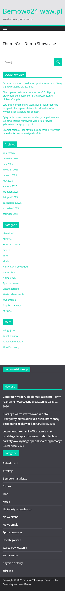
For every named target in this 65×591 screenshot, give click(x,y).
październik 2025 (12, 202)
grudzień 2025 (11, 191)
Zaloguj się (9, 330)
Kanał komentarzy (13, 341)
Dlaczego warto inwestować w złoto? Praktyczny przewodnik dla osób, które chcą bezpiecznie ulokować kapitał (29, 96)
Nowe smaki (9, 277)
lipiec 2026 (9, 153)
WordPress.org (11, 347)
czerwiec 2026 (10, 158)
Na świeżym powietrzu (15, 266)
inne (5, 255)
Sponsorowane (11, 283)
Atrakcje (7, 239)
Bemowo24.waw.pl (32, 11)
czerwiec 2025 (10, 213)
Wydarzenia (9, 299)
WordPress (25, 584)
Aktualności (9, 233)
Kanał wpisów (10, 336)
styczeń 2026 (10, 186)
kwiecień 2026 (10, 169)
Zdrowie (7, 310)
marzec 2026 (10, 175)
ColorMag (8, 584)
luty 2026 (8, 180)
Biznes (6, 250)
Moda (6, 261)
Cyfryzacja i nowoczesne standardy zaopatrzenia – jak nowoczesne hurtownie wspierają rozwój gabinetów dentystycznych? (31, 121)
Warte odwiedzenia (13, 294)
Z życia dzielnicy (12, 305)
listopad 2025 (10, 197)
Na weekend (9, 272)
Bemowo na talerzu (13, 244)
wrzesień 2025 (11, 208)
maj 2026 (8, 164)
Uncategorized (11, 288)
